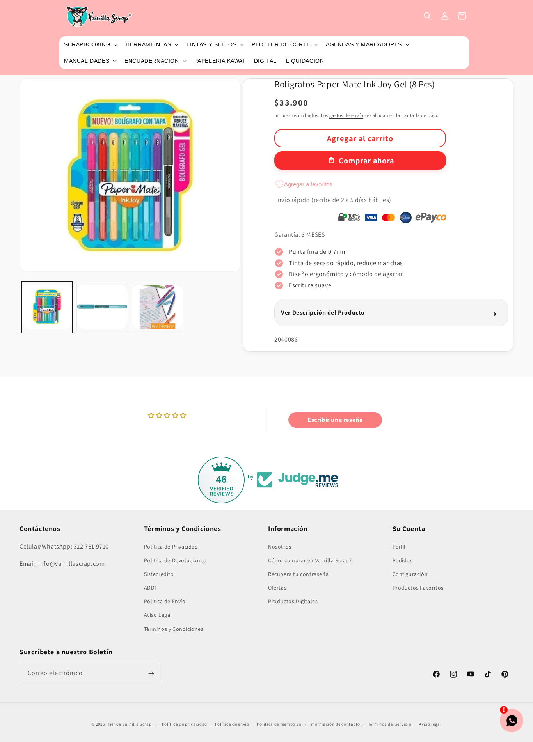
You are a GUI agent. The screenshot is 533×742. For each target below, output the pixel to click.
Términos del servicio (390, 723)
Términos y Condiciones (174, 628)
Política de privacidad (184, 723)
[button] (90, 44)
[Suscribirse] (151, 673)
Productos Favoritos (418, 587)
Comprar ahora (366, 161)
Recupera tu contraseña (298, 573)
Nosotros (279, 546)
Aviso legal (430, 723)
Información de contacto (334, 723)
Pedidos (403, 559)
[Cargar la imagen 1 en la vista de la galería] (47, 307)
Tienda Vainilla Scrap (129, 724)
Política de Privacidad (171, 546)
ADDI (150, 587)
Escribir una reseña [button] (334, 420)
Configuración (410, 573)
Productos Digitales (293, 601)
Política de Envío (165, 601)
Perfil (399, 546)
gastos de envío (346, 115)
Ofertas (277, 587)
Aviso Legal (158, 614)
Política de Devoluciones (175, 559)
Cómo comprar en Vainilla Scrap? (310, 559)
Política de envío (232, 723)
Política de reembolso (279, 723)
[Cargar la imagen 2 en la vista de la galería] (102, 307)
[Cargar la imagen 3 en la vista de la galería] (157, 307)
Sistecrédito (159, 573)
